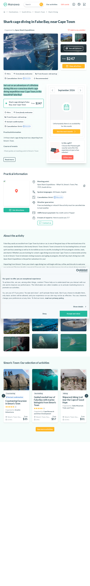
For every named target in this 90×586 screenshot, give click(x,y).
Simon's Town (40, 12)
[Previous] (52, 90)
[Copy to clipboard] (84, 186)
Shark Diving (53, 12)
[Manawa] (11, 4)
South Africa (26, 12)
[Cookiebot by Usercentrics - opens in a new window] (77, 270)
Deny (45, 314)
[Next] (80, 90)
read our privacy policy (54, 298)
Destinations (13, 12)
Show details (78, 307)
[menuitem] (52, 4)
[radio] (24, 103)
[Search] (41, 4)
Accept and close (73, 314)
